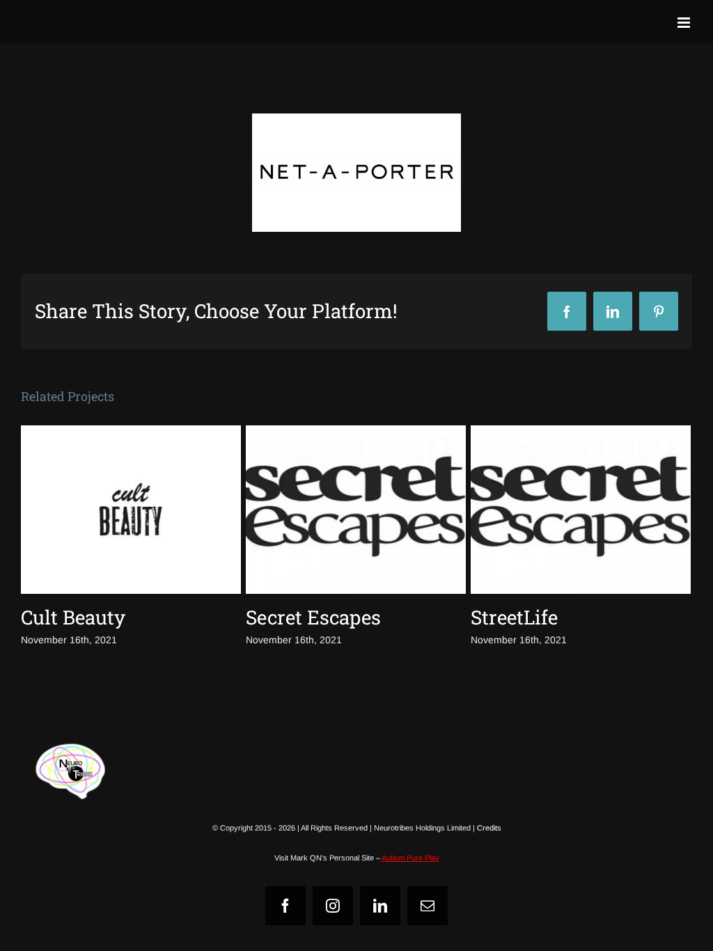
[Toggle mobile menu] (684, 22)
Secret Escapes (313, 617)
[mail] (427, 905)
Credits (489, 828)
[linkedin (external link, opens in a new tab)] (380, 905)
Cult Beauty (73, 617)
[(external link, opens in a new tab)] (356, 172)
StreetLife (514, 617)
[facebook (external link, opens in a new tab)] (285, 905)
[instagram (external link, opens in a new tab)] (333, 905)
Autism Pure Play (410, 858)
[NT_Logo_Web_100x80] (70, 749)
